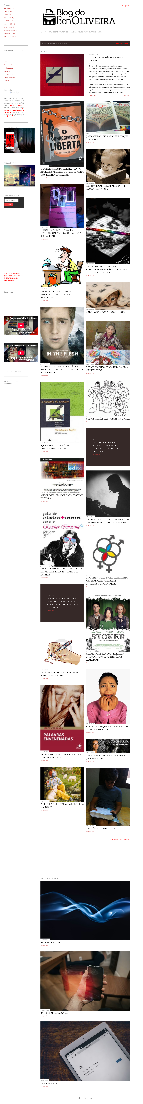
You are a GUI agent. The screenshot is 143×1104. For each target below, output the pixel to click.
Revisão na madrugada (100, 828)
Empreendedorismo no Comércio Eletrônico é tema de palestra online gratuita (62, 603)
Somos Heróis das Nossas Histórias (108, 418)
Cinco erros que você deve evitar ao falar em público (107, 728)
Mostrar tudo (122, 43)
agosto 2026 (9, 8)
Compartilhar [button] (93, 95)
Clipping (92, 32)
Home (6, 62)
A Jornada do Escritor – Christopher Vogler (55, 447)
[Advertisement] (85, 859)
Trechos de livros (9, 74)
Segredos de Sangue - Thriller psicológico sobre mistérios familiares (105, 656)
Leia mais (127, 95)
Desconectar (48, 1083)
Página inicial (46, 32)
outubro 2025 (9, 36)
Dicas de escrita (9, 77)
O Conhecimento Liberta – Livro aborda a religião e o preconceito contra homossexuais (62, 171)
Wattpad (7, 71)
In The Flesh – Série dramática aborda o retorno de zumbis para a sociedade (61, 369)
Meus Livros (83, 32)
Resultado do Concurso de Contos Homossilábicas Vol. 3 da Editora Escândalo (106, 269)
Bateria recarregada (54, 1012)
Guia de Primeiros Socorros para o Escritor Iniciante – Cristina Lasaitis (62, 571)
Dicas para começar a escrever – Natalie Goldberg (61, 674)
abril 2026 (8, 21)
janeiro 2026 (9, 27)
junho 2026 (8, 15)
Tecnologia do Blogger (87, 1098)
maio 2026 (9, 18)
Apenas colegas (50, 942)
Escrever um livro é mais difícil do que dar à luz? (106, 187)
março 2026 (9, 24)
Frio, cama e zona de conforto (105, 311)
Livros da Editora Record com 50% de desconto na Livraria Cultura (107, 447)
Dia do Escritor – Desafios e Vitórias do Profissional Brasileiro (57, 294)
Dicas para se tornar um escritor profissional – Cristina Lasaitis (107, 521)
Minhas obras (8, 68)
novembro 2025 (10, 33)
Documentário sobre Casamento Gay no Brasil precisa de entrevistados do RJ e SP (107, 580)
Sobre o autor (8, 65)
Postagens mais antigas (120, 839)
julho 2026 (8, 11)
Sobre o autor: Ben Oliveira (64, 32)
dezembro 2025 (10, 30)
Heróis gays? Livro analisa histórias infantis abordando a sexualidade (60, 233)
